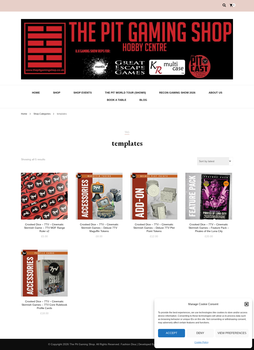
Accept (171, 333)
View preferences (232, 333)
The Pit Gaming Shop (82, 344)
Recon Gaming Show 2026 (177, 92)
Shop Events (82, 92)
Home (36, 92)
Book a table (116, 99)
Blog (143, 99)
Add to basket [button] (44, 198)
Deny (200, 333)
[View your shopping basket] (231, 5)
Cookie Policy (201, 342)
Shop (56, 92)
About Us (215, 92)
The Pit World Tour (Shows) (125, 92)
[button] (246, 304)
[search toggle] (224, 5)
